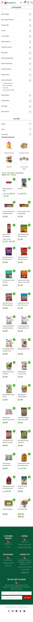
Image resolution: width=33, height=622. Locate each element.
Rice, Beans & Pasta (7, 19)
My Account (8, 560)
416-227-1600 (25, 569)
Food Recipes (5, 100)
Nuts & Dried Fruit (6, 63)
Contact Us (8, 544)
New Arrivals (5, 111)
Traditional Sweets (8, 83)
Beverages (4, 52)
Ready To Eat (5, 74)
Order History (8, 563)
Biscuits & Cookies (7, 85)
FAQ (8, 547)
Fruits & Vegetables (7, 58)
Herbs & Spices (5, 41)
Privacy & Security (24, 544)
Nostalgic (4, 106)
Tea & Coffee (5, 36)
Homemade (5, 25)
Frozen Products (6, 69)
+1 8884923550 (24, 572)
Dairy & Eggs (5, 14)
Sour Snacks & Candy (8, 90)
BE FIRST (27, 598)
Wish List (8, 566)
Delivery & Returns (24, 547)
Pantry (3, 30)
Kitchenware (5, 95)
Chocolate (5, 88)
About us (24, 542)
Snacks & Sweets (6, 80)
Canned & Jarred (6, 47)
